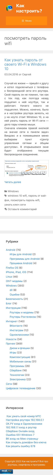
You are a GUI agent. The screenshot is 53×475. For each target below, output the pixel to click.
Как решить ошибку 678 (20, 446)
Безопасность (14, 298)
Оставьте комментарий (22, 209)
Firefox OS (12, 267)
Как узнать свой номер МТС (23, 416)
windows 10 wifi (17, 195)
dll (11, 290)
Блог (9, 303)
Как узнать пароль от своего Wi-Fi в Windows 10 (25, 64)
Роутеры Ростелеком (23, 316)
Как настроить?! (30, 461)
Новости (11, 339)
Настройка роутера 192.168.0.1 (25, 419)
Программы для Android (25, 258)
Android (10, 249)
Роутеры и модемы (22, 312)
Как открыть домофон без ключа (26, 442)
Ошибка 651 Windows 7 (20, 434)
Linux (9, 276)
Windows (13, 191)
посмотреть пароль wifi (25, 200)
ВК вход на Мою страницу (22, 438)
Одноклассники (19, 334)
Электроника (18, 379)
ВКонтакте (16, 325)
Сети (9, 383)
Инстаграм (16, 330)
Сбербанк (16, 370)
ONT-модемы (14, 281)
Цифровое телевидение (20, 388)
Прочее (10, 343)
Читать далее (12, 182)
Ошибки (14, 294)
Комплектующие (20, 357)
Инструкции (13, 307)
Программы (17, 366)
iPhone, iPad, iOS (16, 272)
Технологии (17, 374)
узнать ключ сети (15, 204)
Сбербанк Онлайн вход (20, 431)
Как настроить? (29, 8)
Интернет (12, 321)
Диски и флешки (20, 348)
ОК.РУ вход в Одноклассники (24, 423)
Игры (13, 352)
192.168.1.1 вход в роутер (21, 427)
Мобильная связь (20, 361)
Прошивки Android (21, 263)
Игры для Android (21, 254)
